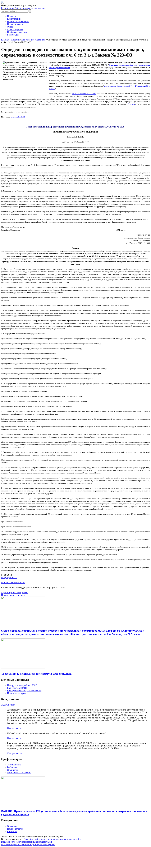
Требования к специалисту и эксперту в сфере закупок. (36, 673)
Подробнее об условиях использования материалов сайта (53, 839)
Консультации (14, 19)
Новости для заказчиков (33, 39)
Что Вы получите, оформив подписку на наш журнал (28, 844)
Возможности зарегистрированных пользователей (26, 842)
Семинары (12, 770)
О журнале (12, 826)
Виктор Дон (13, 34)
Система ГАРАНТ (18, 117)
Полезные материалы (18, 21)
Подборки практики (17, 32)
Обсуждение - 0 (9, 577)
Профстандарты (15, 24)
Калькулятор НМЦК (17, 688)
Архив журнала (15, 29)
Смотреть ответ (15, 728)
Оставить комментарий (13, 582)
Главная (5, 39)
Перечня (131, 104)
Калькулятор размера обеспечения (24, 690)
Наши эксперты (15, 829)
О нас (10, 26)
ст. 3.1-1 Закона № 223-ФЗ (84, 93)
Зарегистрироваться (11, 592)
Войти (17, 8)
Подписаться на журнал (34, 8)
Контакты (12, 831)
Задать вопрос (8, 704)
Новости (11, 16)
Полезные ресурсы (16, 693)
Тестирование (14, 764)
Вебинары (12, 767)
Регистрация (7, 8)
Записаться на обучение (19, 772)
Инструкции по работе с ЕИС (22, 685)
